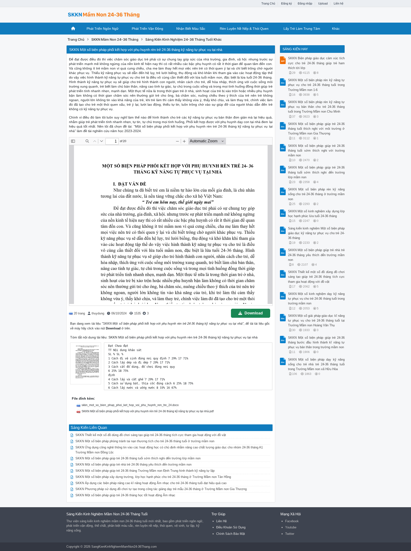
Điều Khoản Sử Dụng (230, 527)
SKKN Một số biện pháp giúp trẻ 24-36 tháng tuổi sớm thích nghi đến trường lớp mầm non (138, 458)
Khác (336, 28)
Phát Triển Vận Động (147, 28)
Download (254, 313)
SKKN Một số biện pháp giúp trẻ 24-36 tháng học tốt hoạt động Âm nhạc (125, 495)
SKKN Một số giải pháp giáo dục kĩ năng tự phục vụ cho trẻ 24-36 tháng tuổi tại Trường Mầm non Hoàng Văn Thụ (316, 320)
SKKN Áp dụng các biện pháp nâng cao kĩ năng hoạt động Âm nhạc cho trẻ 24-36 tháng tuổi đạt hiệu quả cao (150, 483)
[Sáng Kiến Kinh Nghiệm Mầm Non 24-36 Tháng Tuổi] (104, 14)
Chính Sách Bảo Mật (230, 534)
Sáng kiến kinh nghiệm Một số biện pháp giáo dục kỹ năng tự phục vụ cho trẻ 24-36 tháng (316, 233)
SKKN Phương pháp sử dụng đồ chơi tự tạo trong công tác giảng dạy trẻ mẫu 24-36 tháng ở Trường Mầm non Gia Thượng (161, 489)
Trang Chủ (268, 3)
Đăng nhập (305, 3)
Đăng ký (286, 3)
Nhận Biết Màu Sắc (190, 28)
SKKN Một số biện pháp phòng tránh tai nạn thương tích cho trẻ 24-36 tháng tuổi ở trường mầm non (144, 441)
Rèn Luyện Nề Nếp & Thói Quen (244, 28)
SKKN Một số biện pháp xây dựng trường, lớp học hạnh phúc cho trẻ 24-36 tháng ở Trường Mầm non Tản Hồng (153, 477)
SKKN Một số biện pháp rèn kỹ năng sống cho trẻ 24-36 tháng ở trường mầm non (316, 194)
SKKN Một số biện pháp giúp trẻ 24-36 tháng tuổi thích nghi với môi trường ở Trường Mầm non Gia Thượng (316, 128)
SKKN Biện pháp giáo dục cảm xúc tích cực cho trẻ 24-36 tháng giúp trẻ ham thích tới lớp (316, 62)
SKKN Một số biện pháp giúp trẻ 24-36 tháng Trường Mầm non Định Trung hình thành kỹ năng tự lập (145, 470)
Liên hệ (338, 3)
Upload (323, 3)
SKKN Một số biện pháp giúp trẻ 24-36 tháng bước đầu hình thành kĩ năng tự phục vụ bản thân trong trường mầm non (316, 342)
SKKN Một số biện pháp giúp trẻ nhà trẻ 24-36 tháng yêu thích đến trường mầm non (133, 464)
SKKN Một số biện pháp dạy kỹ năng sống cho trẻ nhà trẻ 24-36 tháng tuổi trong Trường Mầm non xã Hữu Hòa (316, 364)
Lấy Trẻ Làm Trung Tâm (302, 28)
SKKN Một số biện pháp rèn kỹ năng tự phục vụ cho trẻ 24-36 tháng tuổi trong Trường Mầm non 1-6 (316, 84)
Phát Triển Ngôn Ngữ (102, 28)
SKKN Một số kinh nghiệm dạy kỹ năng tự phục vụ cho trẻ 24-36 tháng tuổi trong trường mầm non (316, 298)
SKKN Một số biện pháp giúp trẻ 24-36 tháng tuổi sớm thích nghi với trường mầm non (316, 150)
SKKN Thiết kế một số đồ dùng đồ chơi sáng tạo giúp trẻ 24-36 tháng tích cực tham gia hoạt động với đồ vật (150, 435)
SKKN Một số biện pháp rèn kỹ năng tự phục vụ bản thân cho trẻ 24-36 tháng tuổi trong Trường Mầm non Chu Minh (316, 106)
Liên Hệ (221, 521)
